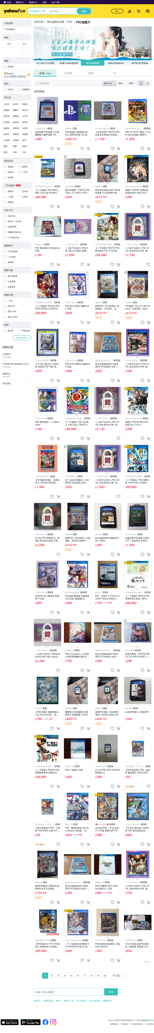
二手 (113, 73)
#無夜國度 (48, 1000)
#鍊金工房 (69, 1000)
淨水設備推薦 (92, 63)
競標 (91, 73)
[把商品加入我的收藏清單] (52, 148)
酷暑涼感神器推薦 (69, 63)
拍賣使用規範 (137, 1023)
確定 (24, 51)
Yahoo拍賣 (14, 11)
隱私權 (125, 1023)
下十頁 (116, 975)
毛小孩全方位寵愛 (45, 63)
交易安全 (150, 1023)
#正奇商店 (81, 1000)
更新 (151, 1020)
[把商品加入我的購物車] (58, 148)
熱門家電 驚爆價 (140, 63)
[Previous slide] (66, 110)
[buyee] (16, 74)
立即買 (68, 73)
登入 (117, 11)
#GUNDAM (94, 1000)
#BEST (37, 1000)
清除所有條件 (22, 337)
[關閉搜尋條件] (43, 11)
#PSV (58, 1000)
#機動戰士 (108, 1000)
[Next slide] (89, 110)
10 (104, 975)
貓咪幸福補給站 (116, 62)
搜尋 (111, 991)
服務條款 (114, 1023)
